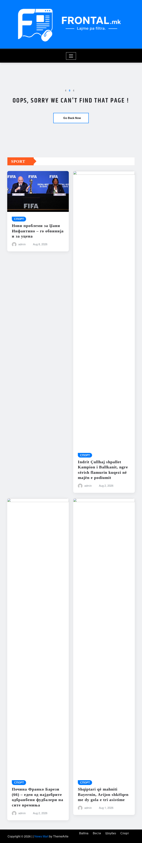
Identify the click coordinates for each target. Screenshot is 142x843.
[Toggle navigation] (71, 56)
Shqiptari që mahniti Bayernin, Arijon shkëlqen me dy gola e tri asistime (103, 794)
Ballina (83, 833)
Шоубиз (110, 833)
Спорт (124, 833)
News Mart (41, 836)
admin (22, 244)
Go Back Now (72, 118)
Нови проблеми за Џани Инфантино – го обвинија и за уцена (38, 230)
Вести (97, 833)
